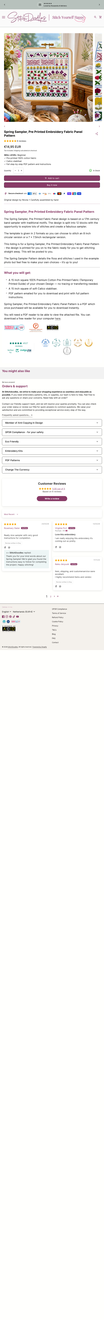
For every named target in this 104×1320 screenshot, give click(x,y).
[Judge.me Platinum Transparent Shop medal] (56, 343)
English (7, 611)
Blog (54, 634)
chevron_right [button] (99, 4)
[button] (10, 141)
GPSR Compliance (59, 609)
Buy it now (52, 185)
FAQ (53, 638)
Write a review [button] (52, 498)
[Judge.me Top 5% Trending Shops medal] (67, 351)
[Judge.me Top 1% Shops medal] (89, 343)
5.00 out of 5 (58, 488)
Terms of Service (59, 613)
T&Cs (54, 630)
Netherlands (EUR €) (24, 611)
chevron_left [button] (4, 4)
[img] (10, 524)
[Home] (49, 17)
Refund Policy (57, 617)
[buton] (7, 611)
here (57, 318)
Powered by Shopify (39, 647)
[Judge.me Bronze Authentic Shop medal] (78, 343)
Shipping (17, 150)
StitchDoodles (13, 647)
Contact (55, 642)
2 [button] (50, 596)
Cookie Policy (57, 621)
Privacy (55, 626)
